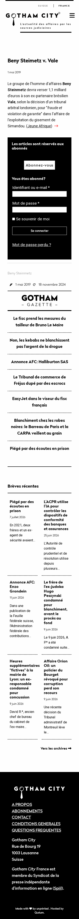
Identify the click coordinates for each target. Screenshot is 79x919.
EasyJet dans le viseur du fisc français (39, 401)
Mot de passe (27, 204)
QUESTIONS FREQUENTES (36, 830)
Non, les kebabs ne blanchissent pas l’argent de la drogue (39, 343)
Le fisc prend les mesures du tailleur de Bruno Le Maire (39, 321)
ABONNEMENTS (27, 810)
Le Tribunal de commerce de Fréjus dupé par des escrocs (39, 380)
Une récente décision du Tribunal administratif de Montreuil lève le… (56, 696)
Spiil (58, 888)
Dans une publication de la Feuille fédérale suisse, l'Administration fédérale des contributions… (22, 609)
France (64, 6)
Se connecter (39, 230)
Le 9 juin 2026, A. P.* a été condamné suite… (56, 614)
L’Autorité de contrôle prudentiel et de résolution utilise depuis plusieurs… (56, 535)
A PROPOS (22, 804)
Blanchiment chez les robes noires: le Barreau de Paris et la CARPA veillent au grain (39, 426)
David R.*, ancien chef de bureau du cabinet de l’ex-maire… (22, 694)
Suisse (43, 6)
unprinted (42, 908)
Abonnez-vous (40, 165)
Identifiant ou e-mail (32, 188)
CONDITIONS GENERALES (36, 823)
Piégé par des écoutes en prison (39, 448)
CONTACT (21, 817)
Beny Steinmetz (20, 273)
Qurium (39, 912)
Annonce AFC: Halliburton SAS (39, 361)
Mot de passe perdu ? (31, 244)
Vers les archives (54, 748)
